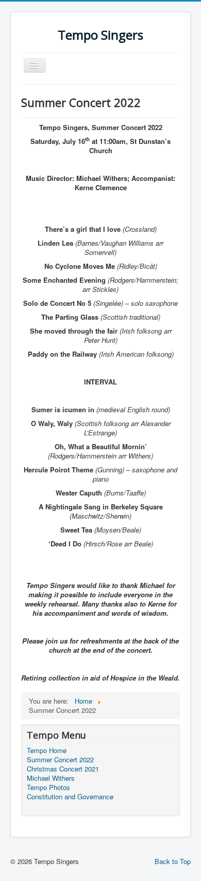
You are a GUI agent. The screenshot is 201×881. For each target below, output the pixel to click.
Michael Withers (51, 778)
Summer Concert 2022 (60, 759)
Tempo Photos (48, 787)
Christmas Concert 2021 (63, 769)
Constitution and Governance (70, 796)
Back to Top (173, 861)
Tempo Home (46, 750)
